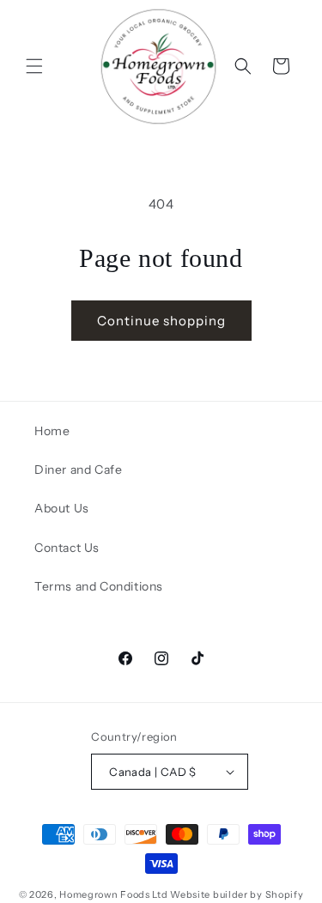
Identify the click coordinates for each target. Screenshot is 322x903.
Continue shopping (161, 320)
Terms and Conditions (98, 586)
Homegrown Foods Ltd (113, 894)
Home (52, 431)
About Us (61, 508)
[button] (34, 66)
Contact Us (67, 547)
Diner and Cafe (78, 469)
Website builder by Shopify (236, 894)
